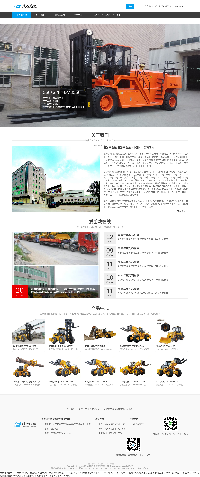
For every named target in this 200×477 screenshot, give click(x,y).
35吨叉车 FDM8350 (62, 92)
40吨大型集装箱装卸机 (95, 346)
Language (179, 6)
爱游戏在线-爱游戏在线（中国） (25, 5)
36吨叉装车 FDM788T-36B (132, 381)
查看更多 (181, 211)
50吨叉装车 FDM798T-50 (132, 346)
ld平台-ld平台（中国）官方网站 (108, 472)
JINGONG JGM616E (165, 346)
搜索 (130, 6)
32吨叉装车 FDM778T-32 (168, 381)
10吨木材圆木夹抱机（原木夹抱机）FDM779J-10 (35, 381)
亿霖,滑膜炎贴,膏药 (132, 472)
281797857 (138, 424)
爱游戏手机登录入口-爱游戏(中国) (45, 472)
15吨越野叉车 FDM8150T (61, 346)
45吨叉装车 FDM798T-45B (61, 381)
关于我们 (40, 15)
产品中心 (78, 15)
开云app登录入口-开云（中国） (14, 472)
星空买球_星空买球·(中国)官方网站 (77, 472)
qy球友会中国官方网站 (59, 475)
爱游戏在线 (22, 15)
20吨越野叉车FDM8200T (24, 346)
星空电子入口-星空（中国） (184, 472)
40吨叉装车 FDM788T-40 (96, 381)
